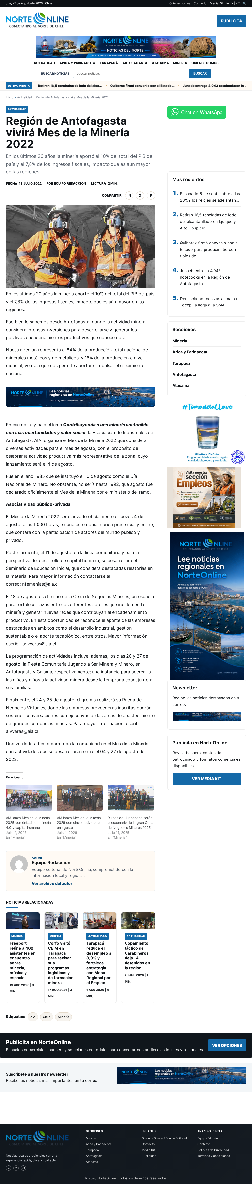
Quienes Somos (205, 63)
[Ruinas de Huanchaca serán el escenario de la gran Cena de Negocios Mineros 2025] (131, 798)
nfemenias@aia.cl (40, 584)
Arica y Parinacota (77, 63)
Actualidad (44, 63)
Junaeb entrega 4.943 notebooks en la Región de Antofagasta (201, 86)
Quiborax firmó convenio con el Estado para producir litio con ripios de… (209, 249)
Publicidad (149, 1156)
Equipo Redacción (70, 183)
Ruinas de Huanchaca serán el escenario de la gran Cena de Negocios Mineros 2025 (130, 823)
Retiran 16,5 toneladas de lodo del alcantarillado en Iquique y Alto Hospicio (57, 86)
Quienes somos (179, 3)
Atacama (160, 63)
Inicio (9, 97)
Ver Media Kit (206, 778)
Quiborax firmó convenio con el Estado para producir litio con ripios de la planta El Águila (129, 86)
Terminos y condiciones (213, 1156)
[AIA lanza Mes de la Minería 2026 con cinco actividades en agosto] (80, 798)
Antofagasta (134, 63)
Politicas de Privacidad (213, 1150)
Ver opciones (227, 1045)
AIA (32, 1017)
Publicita (231, 20)
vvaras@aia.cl (41, 643)
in (129, 195)
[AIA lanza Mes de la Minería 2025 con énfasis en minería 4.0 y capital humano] (29, 798)
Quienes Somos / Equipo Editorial (164, 1138)
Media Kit (216, 3)
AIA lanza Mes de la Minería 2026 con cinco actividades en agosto (79, 823)
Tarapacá (109, 63)
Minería (180, 63)
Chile (46, 1017)
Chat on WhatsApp (201, 112)
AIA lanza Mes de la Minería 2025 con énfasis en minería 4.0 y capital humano (28, 823)
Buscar (200, 73)
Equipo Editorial (208, 1138)
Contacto (200, 3)
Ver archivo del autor (52, 883)
